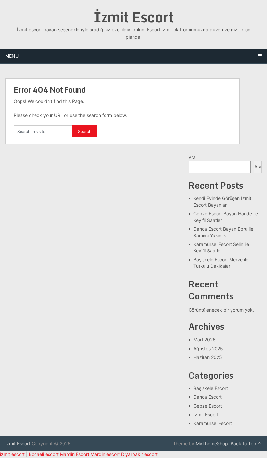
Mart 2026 (204, 339)
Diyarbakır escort (139, 454)
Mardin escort (105, 454)
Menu (12, 56)
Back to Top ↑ (246, 443)
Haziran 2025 (207, 357)
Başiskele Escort (210, 388)
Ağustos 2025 (208, 348)
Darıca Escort (207, 397)
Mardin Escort (74, 454)
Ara (192, 157)
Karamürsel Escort (212, 423)
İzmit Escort (133, 17)
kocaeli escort (44, 454)
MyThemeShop (212, 443)
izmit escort (12, 454)
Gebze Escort (207, 405)
